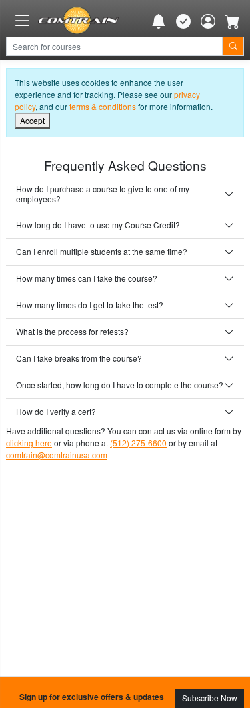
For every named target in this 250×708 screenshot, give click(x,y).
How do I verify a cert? (56, 411)
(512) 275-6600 (138, 442)
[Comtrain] (78, 20)
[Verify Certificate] (183, 20)
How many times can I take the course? (86, 278)
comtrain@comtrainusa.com (56, 454)
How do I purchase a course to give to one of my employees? (102, 193)
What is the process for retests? (72, 331)
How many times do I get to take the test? (89, 304)
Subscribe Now (209, 697)
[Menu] (22, 20)
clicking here (29, 442)
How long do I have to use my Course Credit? (98, 224)
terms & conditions (102, 106)
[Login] (208, 20)
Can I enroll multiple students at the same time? (101, 251)
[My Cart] (232, 20)
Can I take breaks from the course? (79, 358)
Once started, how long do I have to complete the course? (119, 384)
